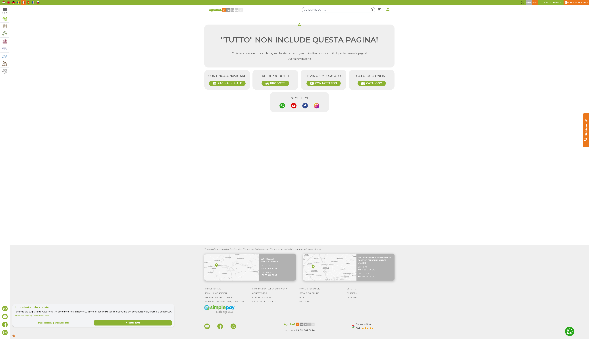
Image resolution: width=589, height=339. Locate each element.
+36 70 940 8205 (269, 275)
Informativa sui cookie (41, 315)
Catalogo (371, 83)
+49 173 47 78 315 (366, 276)
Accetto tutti (133, 323)
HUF (528, 2)
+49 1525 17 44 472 (366, 270)
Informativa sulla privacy (23, 315)
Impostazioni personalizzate (53, 323)
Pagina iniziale (227, 83)
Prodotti (275, 83)
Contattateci (552, 2)
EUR (534, 2)
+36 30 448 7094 (269, 268)
